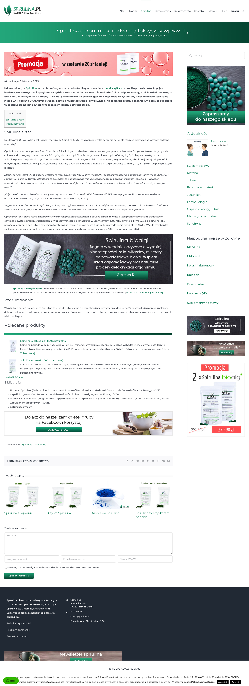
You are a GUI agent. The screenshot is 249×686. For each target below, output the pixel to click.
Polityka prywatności (19, 623)
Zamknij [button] (235, 682)
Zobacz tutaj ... (28, 353)
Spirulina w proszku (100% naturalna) (41, 360)
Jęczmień (194, 194)
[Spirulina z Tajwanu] (22, 482)
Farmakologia (197, 202)
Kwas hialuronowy (200, 265)
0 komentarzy (39, 444)
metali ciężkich (113, 88)
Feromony (218, 141)
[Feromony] (197, 148)
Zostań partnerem (17, 636)
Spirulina (31, 88)
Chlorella (193, 256)
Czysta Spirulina (59, 513)
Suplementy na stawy (202, 303)
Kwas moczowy (198, 165)
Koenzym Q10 (197, 293)
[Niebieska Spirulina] (110, 482)
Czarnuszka (195, 284)
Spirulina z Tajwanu (18, 513)
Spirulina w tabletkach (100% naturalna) (43, 341)
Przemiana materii (200, 187)
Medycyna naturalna (202, 216)
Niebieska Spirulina (105, 513)
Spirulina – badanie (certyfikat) (145, 292)
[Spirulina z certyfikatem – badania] (154, 482)
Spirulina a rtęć (15, 119)
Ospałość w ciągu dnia (203, 209)
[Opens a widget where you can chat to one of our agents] (11, 681)
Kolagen (193, 275)
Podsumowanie (15, 123)
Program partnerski (18, 629)
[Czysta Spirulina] (66, 482)
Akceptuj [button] (222, 682)
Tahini (191, 180)
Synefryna (194, 223)
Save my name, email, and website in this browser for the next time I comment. (53, 567)
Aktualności (197, 133)
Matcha (192, 173)
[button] (244, 11)
